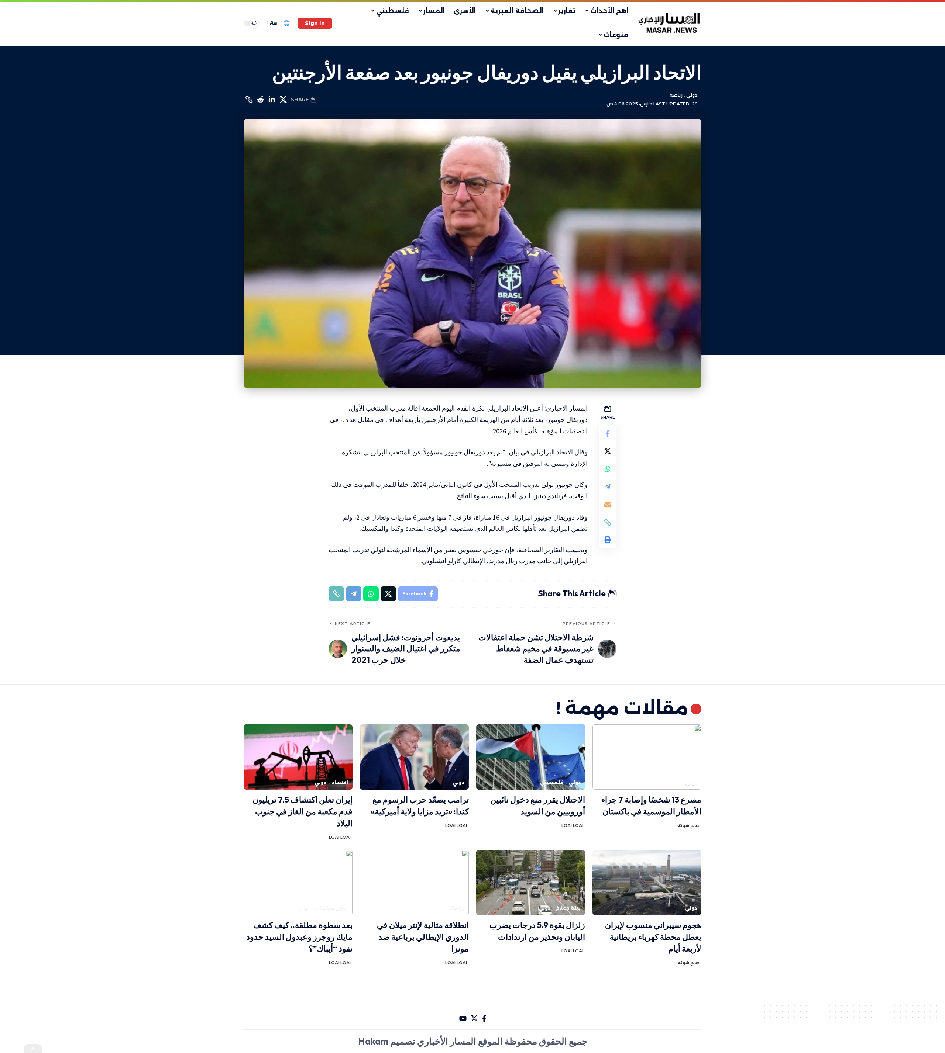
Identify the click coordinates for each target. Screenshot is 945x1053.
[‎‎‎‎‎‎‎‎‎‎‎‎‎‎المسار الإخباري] (669, 23)
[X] (474, 1018)
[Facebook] (484, 1018)
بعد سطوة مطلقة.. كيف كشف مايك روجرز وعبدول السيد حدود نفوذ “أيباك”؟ (299, 937)
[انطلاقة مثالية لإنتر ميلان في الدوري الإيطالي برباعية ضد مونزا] (414, 882)
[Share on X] (283, 99)
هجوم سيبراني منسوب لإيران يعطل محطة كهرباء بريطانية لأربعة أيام (653, 937)
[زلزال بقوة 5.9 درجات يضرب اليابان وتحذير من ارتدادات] (530, 882)
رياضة (676, 95)
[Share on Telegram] (607, 487)
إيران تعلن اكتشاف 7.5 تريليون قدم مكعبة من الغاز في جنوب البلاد (302, 811)
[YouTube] (462, 1018)
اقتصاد (340, 782)
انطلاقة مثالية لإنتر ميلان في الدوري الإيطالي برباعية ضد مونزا (423, 937)
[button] (315, 23)
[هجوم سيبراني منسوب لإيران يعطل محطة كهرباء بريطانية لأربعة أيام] (646, 882)
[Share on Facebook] (607, 434)
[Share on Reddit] (260, 99)
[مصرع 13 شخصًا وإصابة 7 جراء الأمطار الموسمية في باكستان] (646, 757)
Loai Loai (572, 825)
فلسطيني (551, 782)
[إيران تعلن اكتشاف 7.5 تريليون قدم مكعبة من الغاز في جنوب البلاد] (298, 757)
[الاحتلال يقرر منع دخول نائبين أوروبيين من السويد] (530, 757)
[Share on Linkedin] (272, 99)
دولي (691, 95)
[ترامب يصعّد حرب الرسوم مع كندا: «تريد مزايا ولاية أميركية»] (414, 757)
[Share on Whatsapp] (607, 469)
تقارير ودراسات (332, 908)
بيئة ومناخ (568, 908)
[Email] (607, 504)
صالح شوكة (688, 825)
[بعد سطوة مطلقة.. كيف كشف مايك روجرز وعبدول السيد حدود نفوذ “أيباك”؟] (298, 882)
